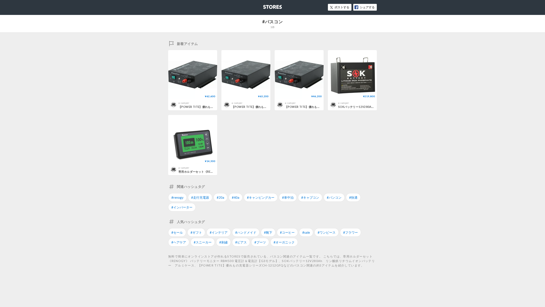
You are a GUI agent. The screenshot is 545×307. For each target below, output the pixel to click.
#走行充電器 (200, 197)
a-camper (183, 102)
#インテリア (219, 232)
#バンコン (334, 197)
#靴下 (268, 232)
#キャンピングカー (260, 197)
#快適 (353, 197)
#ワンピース (327, 232)
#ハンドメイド (245, 232)
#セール (177, 232)
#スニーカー (203, 242)
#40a (235, 197)
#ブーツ (260, 242)
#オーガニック (284, 242)
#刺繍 (223, 242)
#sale (306, 232)
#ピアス (241, 242)
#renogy (177, 197)
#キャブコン (310, 197)
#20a (220, 197)
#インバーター (181, 207)
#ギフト (196, 232)
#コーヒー (287, 232)
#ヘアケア (178, 242)
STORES (265, 5)
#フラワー (350, 232)
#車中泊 (288, 197)
